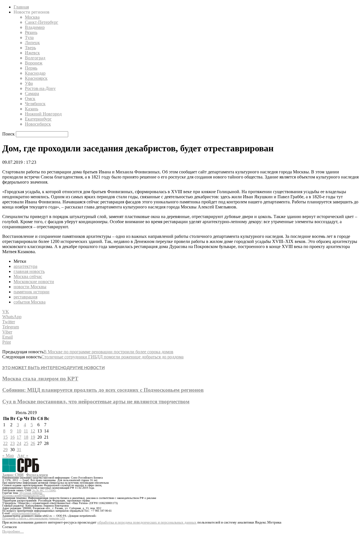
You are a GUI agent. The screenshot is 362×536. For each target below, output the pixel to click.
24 (19, 443)
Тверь (30, 47)
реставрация (25, 296)
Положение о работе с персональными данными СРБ (33, 518)
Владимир (35, 27)
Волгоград (35, 57)
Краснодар (35, 73)
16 (12, 437)
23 (12, 443)
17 (19, 437)
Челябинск (35, 103)
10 (19, 431)
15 (5, 437)
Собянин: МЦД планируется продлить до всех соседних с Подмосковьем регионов (103, 390)
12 (33, 431)
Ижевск (32, 52)
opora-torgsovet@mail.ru (26, 513)
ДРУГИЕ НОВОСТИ (85, 367)
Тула (29, 37)
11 (26, 431)
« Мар (8, 455)
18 (26, 437)
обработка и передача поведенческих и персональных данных (147, 522)
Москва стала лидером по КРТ (40, 379)
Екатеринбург (38, 119)
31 (19, 449)
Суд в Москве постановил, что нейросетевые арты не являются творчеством (95, 401)
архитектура (25, 266)
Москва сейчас (28, 276)
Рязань (31, 32)
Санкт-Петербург (41, 22)
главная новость (29, 271)
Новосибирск (38, 124)
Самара (32, 93)
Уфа (29, 83)
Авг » (22, 455)
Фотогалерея (37, 475)
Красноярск (36, 78)
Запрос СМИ (12, 475)
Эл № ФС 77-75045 (44, 490)
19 (33, 437)
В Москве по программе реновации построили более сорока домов (108, 351)
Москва (32, 17)
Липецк (32, 42)
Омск (30, 98)
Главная (21, 7)
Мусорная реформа (31, 492)
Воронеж (33, 63)
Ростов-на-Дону (40, 88)
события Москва (30, 302)
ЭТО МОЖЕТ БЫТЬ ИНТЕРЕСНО (34, 367)
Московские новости (34, 281)
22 (5, 443)
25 (26, 443)
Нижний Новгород (43, 113)
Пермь (31, 68)
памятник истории (31, 291)
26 (33, 443)
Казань (31, 108)
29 (5, 449)
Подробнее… (13, 531)
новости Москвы (30, 286)
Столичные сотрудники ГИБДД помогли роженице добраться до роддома (112, 356)
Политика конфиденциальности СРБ (23, 495)
